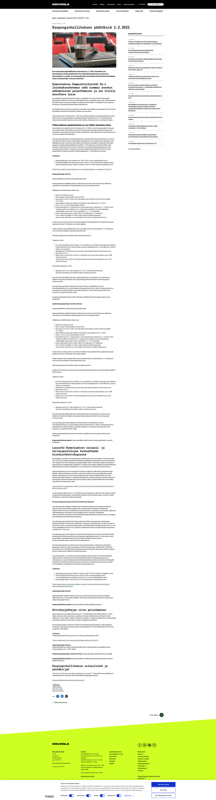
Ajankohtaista (61, 18)
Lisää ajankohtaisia (134, 149)
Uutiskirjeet (141, 766)
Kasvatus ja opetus (102, 11)
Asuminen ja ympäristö (60, 11)
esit (59, 673)
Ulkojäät (111, 763)
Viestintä (140, 770)
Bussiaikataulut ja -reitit (116, 754)
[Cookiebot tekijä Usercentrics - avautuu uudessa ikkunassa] (49, 796)
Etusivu (54, 18)
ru (144, 4)
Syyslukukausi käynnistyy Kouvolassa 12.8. (142, 143)
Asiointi (95, 4)
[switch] (88, 795)
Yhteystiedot (111, 4)
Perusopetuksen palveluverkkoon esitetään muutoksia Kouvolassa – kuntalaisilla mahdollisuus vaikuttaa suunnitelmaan (145, 87)
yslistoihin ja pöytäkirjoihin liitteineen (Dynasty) (76, 673)
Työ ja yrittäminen (122, 11)
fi (139, 4)
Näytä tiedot (128, 795)
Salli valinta (163, 790)
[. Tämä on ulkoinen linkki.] (62, 696)
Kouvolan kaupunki (156, 11)
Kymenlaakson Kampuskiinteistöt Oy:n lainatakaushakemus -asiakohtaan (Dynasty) (84, 169)
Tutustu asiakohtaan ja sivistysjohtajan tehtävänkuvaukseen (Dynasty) (74, 640)
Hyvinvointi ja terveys (82, 11)
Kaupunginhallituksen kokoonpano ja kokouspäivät (68, 680)
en (141, 4)
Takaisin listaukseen (60, 702)
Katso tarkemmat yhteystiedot (61, 763)
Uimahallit (112, 761)
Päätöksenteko (142, 761)
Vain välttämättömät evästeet (163, 795)
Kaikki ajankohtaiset (143, 763)
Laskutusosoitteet (143, 756)
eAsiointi (140, 754)
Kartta (119, 4)
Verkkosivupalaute (129, 4)
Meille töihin (113, 756)
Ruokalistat (112, 759)
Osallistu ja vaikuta (143, 759)
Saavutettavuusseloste (87, 776)
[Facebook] (57, 696)
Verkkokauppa (142, 768)
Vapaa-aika (139, 11)
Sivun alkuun (154, 715)
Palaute (102, 4)
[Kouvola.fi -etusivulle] (61, 744)
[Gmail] (66, 696)
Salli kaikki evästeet (163, 784)
